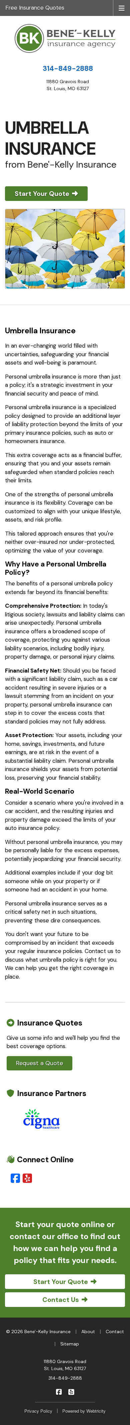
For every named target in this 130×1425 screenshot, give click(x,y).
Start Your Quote (42, 193)
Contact (115, 1332)
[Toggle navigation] (121, 7)
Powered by (84, 1411)
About (88, 1332)
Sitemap (69, 1344)
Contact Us (60, 1299)
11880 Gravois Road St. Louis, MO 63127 (65, 1364)
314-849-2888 (68, 68)
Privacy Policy (38, 1411)
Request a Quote (39, 1063)
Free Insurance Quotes (34, 7)
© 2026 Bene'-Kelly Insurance (38, 1332)
